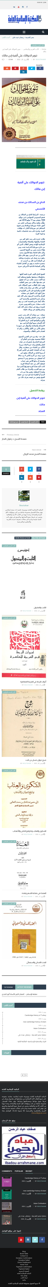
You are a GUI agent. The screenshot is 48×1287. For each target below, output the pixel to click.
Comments (7, 1171)
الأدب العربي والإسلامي (38, 45)
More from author (22, 538)
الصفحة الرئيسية (24, 1271)
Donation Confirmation (24, 1258)
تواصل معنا (24, 1275)
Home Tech (24, 1265)
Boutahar (41, 59)
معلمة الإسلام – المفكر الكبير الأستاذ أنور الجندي (19, 994)
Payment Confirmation (24, 1267)
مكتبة (24, 1280)
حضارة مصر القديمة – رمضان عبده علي (25, 37)
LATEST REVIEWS (24, 987)
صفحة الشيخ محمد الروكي (34, 454)
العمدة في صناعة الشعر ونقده (34, 893)
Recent (29, 1171)
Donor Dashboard (24, 1262)
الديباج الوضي (24, 422)
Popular (19, 1171)
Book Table (24, 1254)
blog (24, 1251)
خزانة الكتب (24, 1278)
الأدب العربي (34, 422)
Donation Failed (24, 1260)
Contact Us (24, 1256)
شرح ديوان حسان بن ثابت (35, 760)
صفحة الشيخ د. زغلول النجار (14, 439)
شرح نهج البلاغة (14, 422)
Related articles (38, 538)
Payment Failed (24, 1269)
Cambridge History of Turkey (35, 1178)
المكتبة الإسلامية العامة (24, 1273)
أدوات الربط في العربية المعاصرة (33, 682)
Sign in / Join (41, 2)
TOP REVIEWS (8, 987)
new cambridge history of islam (34, 1191)
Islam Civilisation (39, 1203)
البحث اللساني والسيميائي (36, 962)
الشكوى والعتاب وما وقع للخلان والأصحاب (29, 831)
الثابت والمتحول (40, 607)
